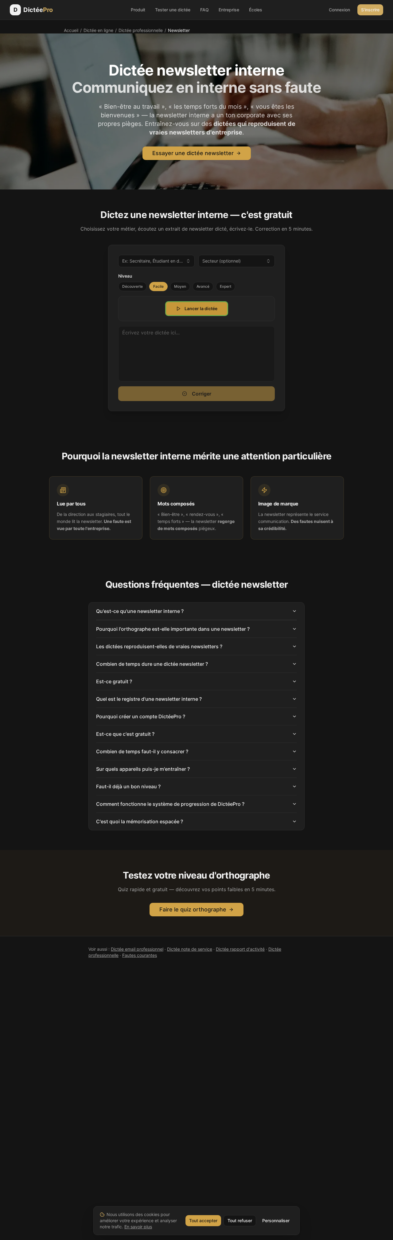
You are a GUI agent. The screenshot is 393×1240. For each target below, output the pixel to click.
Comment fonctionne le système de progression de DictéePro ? (170, 804)
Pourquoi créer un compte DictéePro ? (140, 716)
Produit (138, 9)
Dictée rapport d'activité (240, 949)
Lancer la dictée (201, 308)
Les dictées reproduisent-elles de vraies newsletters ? (159, 646)
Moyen (180, 286)
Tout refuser (240, 1220)
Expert (225, 286)
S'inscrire (370, 9)
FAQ (204, 9)
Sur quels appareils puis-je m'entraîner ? (143, 769)
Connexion (339, 9)
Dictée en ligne (98, 30)
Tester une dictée (172, 9)
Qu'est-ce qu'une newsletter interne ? (140, 611)
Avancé (202, 286)
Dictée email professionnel (137, 949)
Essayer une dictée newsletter (193, 153)
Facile (158, 286)
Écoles (255, 9)
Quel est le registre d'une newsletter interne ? (149, 699)
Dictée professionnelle (141, 30)
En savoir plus (138, 1226)
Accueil (71, 30)
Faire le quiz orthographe (192, 909)
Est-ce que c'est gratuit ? (125, 734)
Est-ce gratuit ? (114, 681)
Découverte (132, 286)
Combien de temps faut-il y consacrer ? (142, 751)
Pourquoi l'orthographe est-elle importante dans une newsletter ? (173, 629)
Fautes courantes (139, 955)
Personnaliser (276, 1220)
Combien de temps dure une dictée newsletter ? (152, 664)
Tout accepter (203, 1220)
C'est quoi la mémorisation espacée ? (139, 821)
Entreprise (229, 9)
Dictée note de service (189, 949)
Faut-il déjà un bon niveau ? (128, 786)
